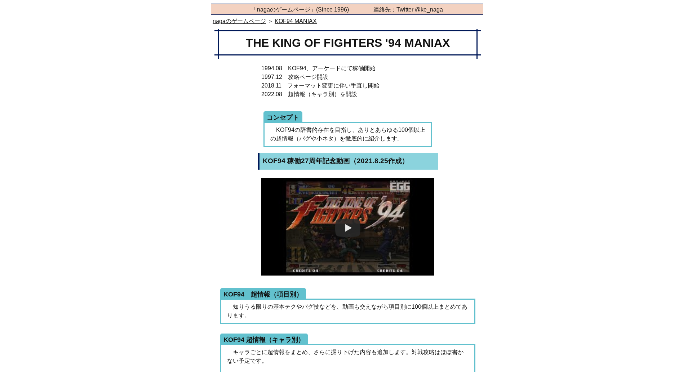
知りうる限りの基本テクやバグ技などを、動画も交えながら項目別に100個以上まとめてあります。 (345, 308)
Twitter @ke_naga (419, 9)
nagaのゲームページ (283, 9)
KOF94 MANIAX (296, 21)
